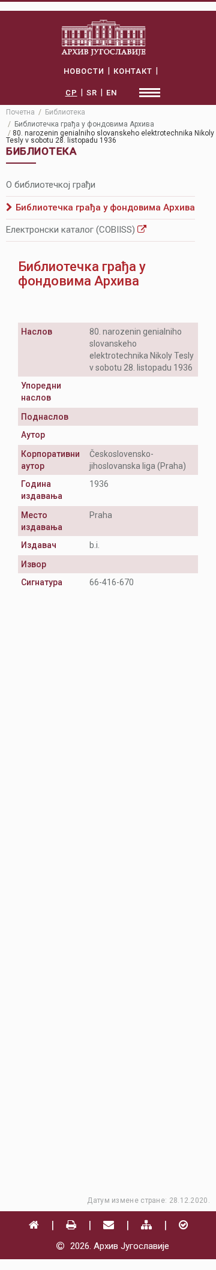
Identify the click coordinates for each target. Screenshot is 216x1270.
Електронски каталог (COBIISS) (71, 229)
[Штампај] (71, 1224)
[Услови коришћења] (183, 1224)
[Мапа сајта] (146, 1224)
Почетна (20, 112)
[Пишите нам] (108, 1224)
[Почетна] (34, 1224)
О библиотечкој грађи (50, 184)
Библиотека (65, 112)
